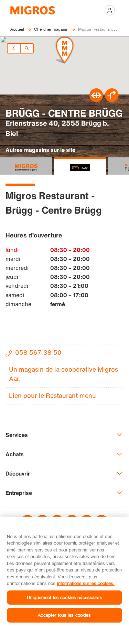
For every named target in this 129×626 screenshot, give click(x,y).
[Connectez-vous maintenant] (110, 10)
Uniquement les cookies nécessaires (64, 597)
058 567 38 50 (38, 352)
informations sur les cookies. (86, 583)
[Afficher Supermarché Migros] (26, 166)
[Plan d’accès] (112, 100)
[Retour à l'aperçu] (27, 48)
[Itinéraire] (96, 100)
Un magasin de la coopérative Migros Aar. (63, 374)
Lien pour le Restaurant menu (52, 395)
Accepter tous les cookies (64, 615)
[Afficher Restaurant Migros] (80, 166)
